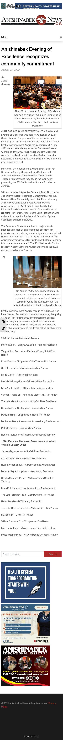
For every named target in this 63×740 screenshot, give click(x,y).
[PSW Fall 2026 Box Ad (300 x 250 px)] (25, 643)
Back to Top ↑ (31, 736)
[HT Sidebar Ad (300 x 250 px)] (25, 602)
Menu (4, 37)
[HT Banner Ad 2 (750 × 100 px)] (38, 8)
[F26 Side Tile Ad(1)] (25, 685)
